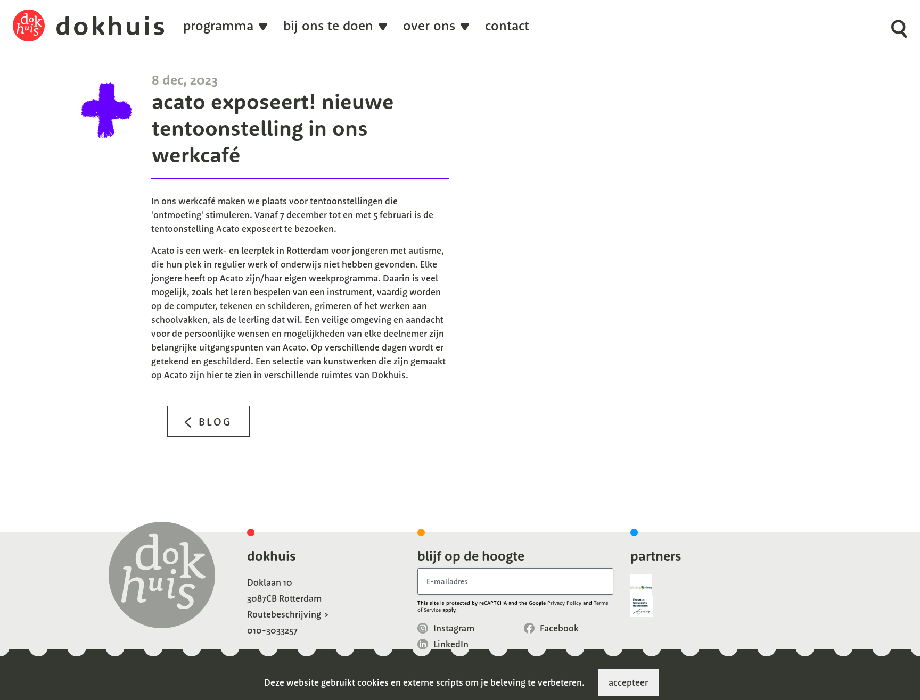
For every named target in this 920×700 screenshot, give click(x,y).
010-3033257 (272, 630)
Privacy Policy (564, 602)
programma (218, 26)
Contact (507, 26)
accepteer (628, 682)
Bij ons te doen (328, 26)
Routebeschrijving (284, 614)
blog (215, 421)
